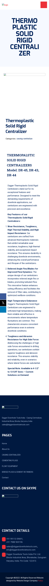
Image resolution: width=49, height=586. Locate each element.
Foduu (40, 581)
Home (4, 443)
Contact (5, 478)
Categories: (11, 139)
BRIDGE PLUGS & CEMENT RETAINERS (17, 472)
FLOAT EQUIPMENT (10, 466)
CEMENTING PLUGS (10, 460)
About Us (6, 449)
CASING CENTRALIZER (11, 455)
